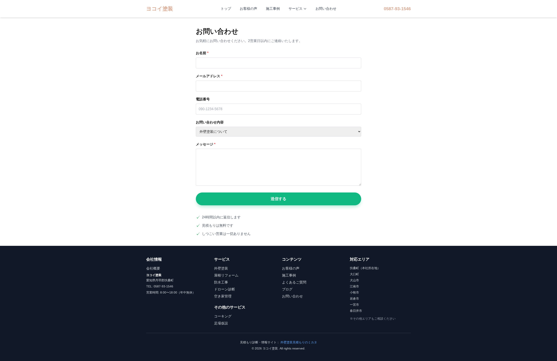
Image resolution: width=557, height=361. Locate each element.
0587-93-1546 (397, 8)
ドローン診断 (224, 289)
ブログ (287, 289)
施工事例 (273, 8)
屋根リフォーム (226, 275)
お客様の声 (248, 8)
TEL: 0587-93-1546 (159, 286)
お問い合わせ (325, 8)
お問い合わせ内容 (210, 122)
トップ (226, 8)
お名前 (202, 53)
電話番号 (203, 99)
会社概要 (153, 268)
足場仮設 (221, 323)
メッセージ (205, 144)
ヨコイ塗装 (159, 9)
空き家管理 (223, 296)
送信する (278, 199)
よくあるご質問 (294, 282)
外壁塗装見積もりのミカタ (298, 342)
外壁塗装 (221, 268)
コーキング (223, 316)
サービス (295, 8)
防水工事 (221, 282)
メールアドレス (209, 76)
